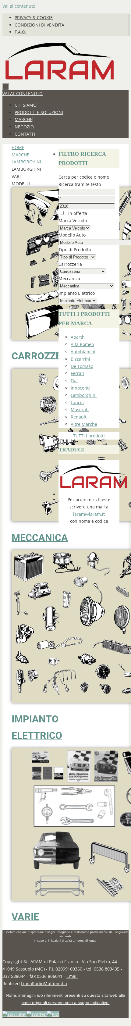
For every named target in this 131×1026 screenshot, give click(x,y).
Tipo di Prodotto (74, 249)
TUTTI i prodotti (89, 436)
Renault (79, 417)
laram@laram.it (89, 514)
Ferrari (77, 373)
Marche (20, 155)
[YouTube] (14, 1014)
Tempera (89, 1021)
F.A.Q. (20, 32)
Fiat (74, 380)
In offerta (77, 213)
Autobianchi (83, 351)
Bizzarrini (80, 359)
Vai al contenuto (18, 6)
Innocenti (80, 388)
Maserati (80, 409)
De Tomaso (82, 366)
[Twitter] (37, 1014)
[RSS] (53, 1014)
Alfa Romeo (82, 344)
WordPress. (112, 1021)
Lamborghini (26, 162)
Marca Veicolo (72, 220)
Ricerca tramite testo (79, 184)
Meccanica (69, 278)
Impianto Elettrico (76, 293)
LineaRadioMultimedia (44, 983)
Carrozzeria (70, 264)
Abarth (78, 337)
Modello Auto (72, 235)
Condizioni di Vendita (39, 25)
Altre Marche (84, 424)
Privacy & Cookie (34, 17)
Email (72, 976)
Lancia (77, 402)
